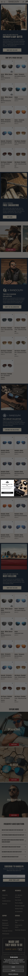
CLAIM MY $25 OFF (7, 492)
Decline (13, 970)
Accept (13, 967)
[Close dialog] (26, 480)
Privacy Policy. (15, 963)
